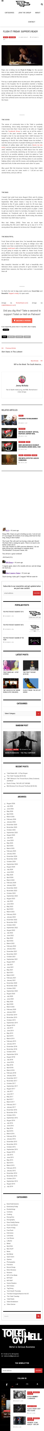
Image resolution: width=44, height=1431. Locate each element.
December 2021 (12, 951)
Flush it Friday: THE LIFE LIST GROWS (18, 783)
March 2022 (10, 943)
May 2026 (10, 811)
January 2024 (11, 885)
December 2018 (12, 1046)
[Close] (12, 1386)
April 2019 (10, 1036)
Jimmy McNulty (24, 37)
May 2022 (10, 938)
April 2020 (10, 1004)
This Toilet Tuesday (13, 1296)
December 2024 (12, 856)
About (37, 13)
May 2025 (10, 843)
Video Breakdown (12, 1301)
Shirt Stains (10, 1286)
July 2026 (10, 806)
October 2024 (11, 861)
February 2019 (11, 1041)
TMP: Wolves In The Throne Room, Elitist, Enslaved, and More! (11, 692)
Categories (9, 13)
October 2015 (11, 1147)
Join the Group (24, 13)
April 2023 (10, 909)
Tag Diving (10, 1288)
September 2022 (12, 927)
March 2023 (10, 912)
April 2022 (10, 941)
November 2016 (12, 1112)
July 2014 (10, 1186)
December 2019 (12, 1015)
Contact (31, 22)
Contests (10, 1212)
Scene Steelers (12, 1283)
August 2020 (11, 993)
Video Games (11, 1304)
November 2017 (12, 1081)
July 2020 (10, 996)
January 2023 (11, 917)
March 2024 (10, 880)
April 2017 (10, 1099)
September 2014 (12, 1181)
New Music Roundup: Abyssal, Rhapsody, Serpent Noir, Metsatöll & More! (29, 433)
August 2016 (11, 1120)
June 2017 (10, 1094)
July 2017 (10, 1091)
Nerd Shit (10, 1246)
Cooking (9, 1214)
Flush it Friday (32, 1406)
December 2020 (12, 983)
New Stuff (22, 428)
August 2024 (11, 867)
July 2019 (10, 1028)
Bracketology (11, 1209)
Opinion (9, 1259)
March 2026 (10, 816)
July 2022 (10, 933)
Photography (11, 1262)
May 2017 (10, 1097)
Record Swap (11, 1267)
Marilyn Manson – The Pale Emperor (20, 753)
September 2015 (12, 1149)
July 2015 (10, 1155)
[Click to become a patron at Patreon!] (22, 320)
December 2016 (12, 1110)
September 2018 (12, 1054)
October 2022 (11, 925)
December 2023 (12, 888)
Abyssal (11, 336)
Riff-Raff (10, 1280)
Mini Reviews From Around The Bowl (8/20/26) (22, 786)
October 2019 (11, 1020)
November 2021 (12, 954)
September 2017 (12, 1086)
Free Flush (10, 1230)
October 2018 (11, 1052)
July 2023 (10, 901)
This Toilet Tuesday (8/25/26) (16, 776)
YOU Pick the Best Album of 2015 (13, 612)
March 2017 (10, 1102)
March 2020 (10, 1007)
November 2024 (12, 859)
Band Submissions (13, 1204)
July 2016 (10, 1123)
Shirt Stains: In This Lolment (12, 352)
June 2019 (10, 1030)
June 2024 (10, 872)
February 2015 (11, 1168)
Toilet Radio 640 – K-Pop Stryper (17, 773)
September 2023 (12, 896)
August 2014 (11, 1184)
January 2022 (11, 949)
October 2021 (11, 956)
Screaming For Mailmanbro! (28, 418)
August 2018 (11, 1057)
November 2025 (12, 827)
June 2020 (10, 999)
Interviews (10, 1233)
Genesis (27, 336)
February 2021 (11, 978)
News (28, 442)
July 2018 (10, 1059)
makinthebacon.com (8, 305)
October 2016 (11, 1115)
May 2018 (10, 1065)
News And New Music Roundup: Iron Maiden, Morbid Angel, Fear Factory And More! (30, 447)
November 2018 (12, 1049)
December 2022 (12, 920)
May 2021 (10, 970)
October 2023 (11, 893)
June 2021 (10, 967)
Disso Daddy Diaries (13, 1222)
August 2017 (11, 1089)
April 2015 (10, 1163)
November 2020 (12, 986)
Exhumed (19, 336)
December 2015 (12, 1141)
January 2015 (11, 1170)
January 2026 (11, 822)
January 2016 (11, 1139)
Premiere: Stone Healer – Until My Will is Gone (33, 1424)
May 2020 (10, 1001)
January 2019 (11, 1044)
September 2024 (12, 864)
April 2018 (10, 1067)
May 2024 (10, 875)
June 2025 (10, 840)
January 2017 (11, 1107)
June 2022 (10, 935)
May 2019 (10, 1033)
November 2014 (12, 1176)
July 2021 (10, 964)
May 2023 (10, 906)
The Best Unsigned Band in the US (18, 1294)
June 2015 (10, 1157)
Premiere (30, 1420)
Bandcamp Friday (12, 1206)
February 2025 (11, 851)
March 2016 (10, 1133)
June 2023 (10, 904)
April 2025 (10, 846)
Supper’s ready (14, 293)
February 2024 (11, 882)
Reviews (34, 455)
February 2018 (11, 1073)
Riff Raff (9, 1278)
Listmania (10, 1235)
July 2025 (10, 838)
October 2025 (11, 830)
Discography (11, 1220)
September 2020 (12, 991)
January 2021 (11, 980)
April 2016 (10, 1131)
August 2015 (11, 1152)
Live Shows (10, 1238)
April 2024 (10, 877)
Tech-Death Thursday (14, 1291)
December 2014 (12, 1173)
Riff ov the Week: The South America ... (28, 364)
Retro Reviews (11, 1270)
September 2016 (12, 1118)
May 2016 (10, 1128)
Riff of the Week (12, 1275)
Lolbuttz (9, 1241)
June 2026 (10, 809)
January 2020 (11, 1012)
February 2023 (11, 914)
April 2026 (10, 814)
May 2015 (10, 1160)
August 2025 (11, 835)
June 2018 (10, 1062)
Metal (5, 37)
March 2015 (10, 1165)
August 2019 (11, 1025)
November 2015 (12, 1144)
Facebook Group (14, 131)
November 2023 (12, 890)
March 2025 (10, 848)
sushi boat (11, 248)
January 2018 (11, 1075)
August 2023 (11, 898)
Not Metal (9, 749)
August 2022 (11, 930)
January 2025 (11, 853)
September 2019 (12, 1023)
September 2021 (12, 959)
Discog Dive (10, 1217)
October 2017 (11, 1083)
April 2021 (10, 972)
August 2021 (11, 962)
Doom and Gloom (12, 1225)
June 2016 (10, 1125)
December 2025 (12, 824)
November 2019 (12, 1017)
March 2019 (10, 1038)
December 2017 (12, 1078)
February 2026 (11, 819)
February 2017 (11, 1104)
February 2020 (11, 1009)
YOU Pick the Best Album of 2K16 (13, 625)
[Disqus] (22, 500)
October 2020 (11, 988)
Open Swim (12, 37)
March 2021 (10, 975)
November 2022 (12, 922)
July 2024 (10, 869)
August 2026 (11, 803)
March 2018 (10, 1070)
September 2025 (12, 832)
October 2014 (11, 1178)
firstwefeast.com (22, 303)
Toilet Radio (10, 1299)
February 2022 (11, 946)
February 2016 (11, 1136)
